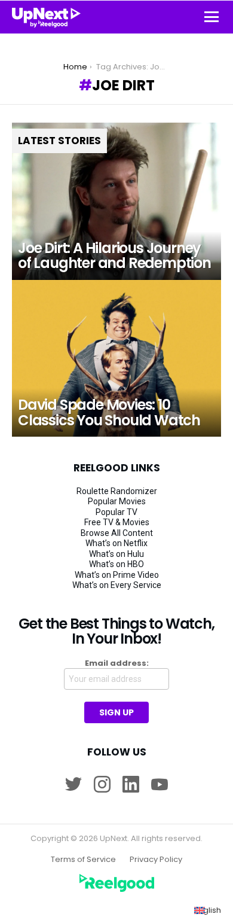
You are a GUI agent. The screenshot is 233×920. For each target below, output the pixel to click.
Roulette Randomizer (116, 491)
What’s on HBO (116, 564)
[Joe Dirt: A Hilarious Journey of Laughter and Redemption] (116, 201)
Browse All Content (117, 533)
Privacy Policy (156, 859)
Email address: (117, 663)
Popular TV (116, 512)
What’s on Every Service (116, 585)
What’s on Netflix (116, 543)
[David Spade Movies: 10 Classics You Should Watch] (116, 358)
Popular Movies (117, 501)
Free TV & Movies (116, 522)
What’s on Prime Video (117, 575)
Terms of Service (83, 859)
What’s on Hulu (116, 554)
